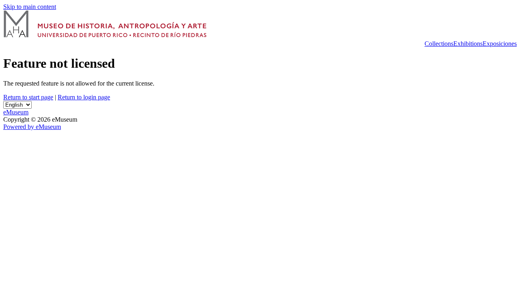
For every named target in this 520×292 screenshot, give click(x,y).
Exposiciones (500, 43)
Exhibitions (468, 43)
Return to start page (28, 97)
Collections (439, 43)
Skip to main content (29, 6)
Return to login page (84, 97)
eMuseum (15, 112)
